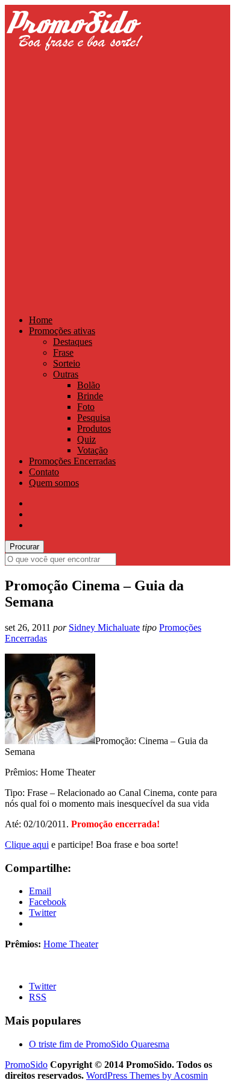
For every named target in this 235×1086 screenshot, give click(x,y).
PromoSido (26, 1064)
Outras (65, 374)
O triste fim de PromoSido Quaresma (99, 1044)
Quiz (86, 439)
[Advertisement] (117, 185)
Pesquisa (93, 417)
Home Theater (70, 944)
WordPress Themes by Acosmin (147, 1075)
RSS (37, 997)
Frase (63, 352)
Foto (86, 407)
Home (40, 320)
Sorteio (66, 363)
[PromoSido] (74, 62)
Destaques (72, 341)
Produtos (94, 428)
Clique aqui (27, 844)
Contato (44, 472)
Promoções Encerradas (72, 461)
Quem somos (54, 483)
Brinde (90, 396)
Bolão (88, 385)
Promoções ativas (62, 331)
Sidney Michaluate (104, 627)
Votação (92, 450)
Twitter (42, 986)
